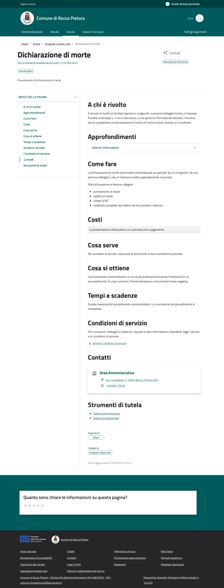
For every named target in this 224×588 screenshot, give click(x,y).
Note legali (167, 551)
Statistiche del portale (32, 564)
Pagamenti (120, 564)
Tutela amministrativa (106, 413)
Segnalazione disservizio (33, 571)
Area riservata (28, 551)
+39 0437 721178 (115, 385)
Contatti (71, 558)
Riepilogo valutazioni (172, 564)
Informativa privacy (125, 551)
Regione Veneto (28, 4)
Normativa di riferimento (176, 61)
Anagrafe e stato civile (57, 44)
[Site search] (200, 18)
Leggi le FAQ (74, 564)
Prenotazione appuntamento (130, 558)
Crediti (70, 551)
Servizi (36, 44)
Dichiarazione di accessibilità (36, 558)
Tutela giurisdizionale (106, 418)
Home (24, 44)
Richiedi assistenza (171, 558)
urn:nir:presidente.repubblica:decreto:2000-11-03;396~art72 (47, 62)
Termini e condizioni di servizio (109, 343)
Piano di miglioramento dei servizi (86, 571)
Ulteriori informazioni (105, 147)
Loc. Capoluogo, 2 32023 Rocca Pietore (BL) (132, 380)
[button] (183, 4)
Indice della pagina (32, 97)
